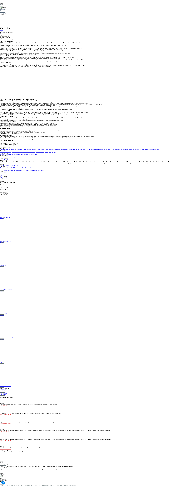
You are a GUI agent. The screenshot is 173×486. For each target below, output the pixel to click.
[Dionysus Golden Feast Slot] (15, 288)
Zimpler (35, 154)
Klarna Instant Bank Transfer (29, 152)
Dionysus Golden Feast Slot (6, 289)
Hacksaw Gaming (68, 149)
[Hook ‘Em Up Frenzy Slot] (15, 240)
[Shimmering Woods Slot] (15, 216)
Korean (23, 167)
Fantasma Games (44, 149)
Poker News (2, 12)
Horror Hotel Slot (4, 313)
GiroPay (18, 152)
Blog (1, 8)
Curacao (2, 165)
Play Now (2, 218)
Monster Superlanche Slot (5, 386)
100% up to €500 (3, 394)
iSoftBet (73, 149)
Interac (21, 152)
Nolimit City (89, 149)
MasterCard (41, 152)
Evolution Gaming (36, 149)
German (16, 167)
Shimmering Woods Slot (5, 217)
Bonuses (4, 7)
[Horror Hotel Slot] (15, 312)
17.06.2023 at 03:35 (4, 431)
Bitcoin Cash (6, 152)
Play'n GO (113, 149)
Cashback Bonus (3, 389)
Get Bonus (2, 392)
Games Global (51, 149)
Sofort (50, 152)
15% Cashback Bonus (4, 390)
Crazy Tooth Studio (28, 149)
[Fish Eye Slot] (15, 264)
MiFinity (46, 152)
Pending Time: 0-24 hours (46, 156)
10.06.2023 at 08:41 (4, 423)
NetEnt (84, 149)
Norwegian (27, 167)
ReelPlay (136, 149)
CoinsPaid (8, 154)
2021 (1, 175)
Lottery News (3, 13)
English (1, 167)
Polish (31, 167)
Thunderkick (153, 149)
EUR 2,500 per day (4, 159)
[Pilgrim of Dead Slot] (15, 360)
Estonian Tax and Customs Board (11, 165)
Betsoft (6, 149)
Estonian (5, 167)
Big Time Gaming (12, 149)
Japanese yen (19, 170)
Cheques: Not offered (26, 156)
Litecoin (37, 152)
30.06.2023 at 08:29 (4, 449)
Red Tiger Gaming (130, 149)
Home (1, 3)
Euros (8, 170)
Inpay (15, 154)
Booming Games (19, 149)
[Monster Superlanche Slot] (15, 384)
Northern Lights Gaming (97, 149)
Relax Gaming (141, 149)
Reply (10, 405)
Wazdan (157, 149)
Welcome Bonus (3, 393)
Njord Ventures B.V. (4, 172)
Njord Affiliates (3, 177)
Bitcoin (1, 152)
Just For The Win (79, 149)
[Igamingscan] (6, 2)
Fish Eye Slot (3, 265)
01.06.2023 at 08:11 (4, 405)
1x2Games (2, 149)
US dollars (41, 170)
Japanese (20, 167)
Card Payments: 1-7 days (16, 156)
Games (1, 6)
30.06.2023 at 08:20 (4, 440)
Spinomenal (147, 149)
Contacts (2, 14)
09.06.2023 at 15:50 (4, 414)
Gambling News (3, 10)
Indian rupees (13, 170)
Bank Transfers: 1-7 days (5, 156)
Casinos (3, 4)
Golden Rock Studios (59, 149)
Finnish (9, 167)
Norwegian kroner (35, 170)
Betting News (3, 9)
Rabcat (124, 149)
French (12, 167)
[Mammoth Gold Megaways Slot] (15, 336)
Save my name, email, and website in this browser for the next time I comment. (18, 464)
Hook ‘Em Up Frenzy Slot (5, 241)
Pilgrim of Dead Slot (4, 362)
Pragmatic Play (119, 149)
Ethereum (14, 152)
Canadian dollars (3, 170)
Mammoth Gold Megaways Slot (7, 337)
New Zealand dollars (26, 170)
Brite (10, 152)
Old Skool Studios (107, 149)
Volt (54, 152)
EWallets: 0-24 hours (35, 156)
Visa (52, 152)
